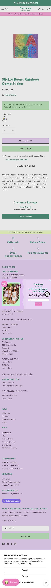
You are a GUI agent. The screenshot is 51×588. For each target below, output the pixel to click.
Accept (25, 570)
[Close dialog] (50, 280)
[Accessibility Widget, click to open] (47, 294)
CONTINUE (38, 304)
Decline (25, 576)
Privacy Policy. (25, 563)
